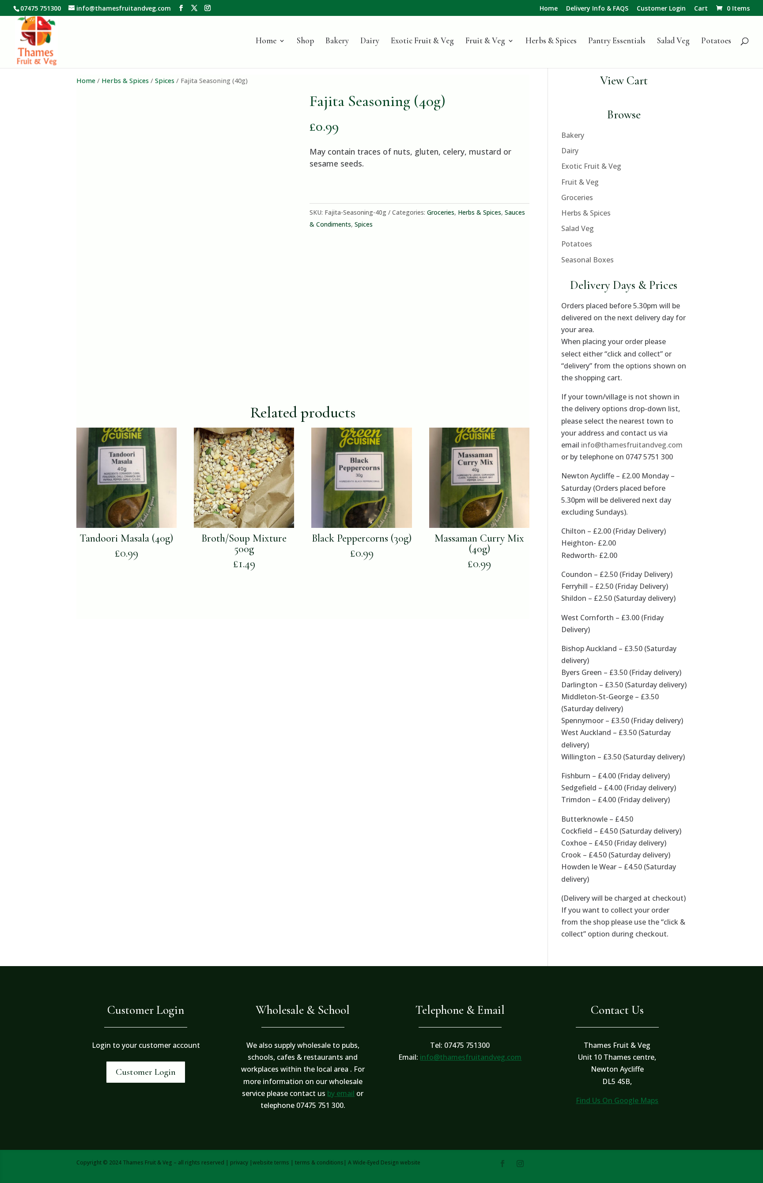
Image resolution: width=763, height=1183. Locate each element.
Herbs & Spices (551, 42)
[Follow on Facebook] (502, 1163)
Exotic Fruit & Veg (422, 42)
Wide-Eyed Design (376, 1162)
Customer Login (661, 8)
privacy (239, 1162)
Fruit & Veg (485, 42)
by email (341, 1093)
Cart (701, 8)
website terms (271, 1162)
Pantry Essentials (617, 42)
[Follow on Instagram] (520, 1163)
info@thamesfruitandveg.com (632, 445)
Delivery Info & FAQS (597, 8)
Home (549, 8)
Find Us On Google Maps (617, 1100)
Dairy (369, 42)
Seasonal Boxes (587, 260)
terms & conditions (319, 1162)
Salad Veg (673, 42)
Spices (164, 80)
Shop (305, 42)
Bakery (337, 42)
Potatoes (716, 42)
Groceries (440, 212)
